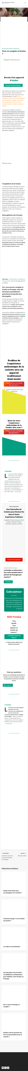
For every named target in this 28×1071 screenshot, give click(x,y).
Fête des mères (22, 854)
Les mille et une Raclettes (11, 946)
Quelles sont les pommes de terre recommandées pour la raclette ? (12, 1035)
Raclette (11, 474)
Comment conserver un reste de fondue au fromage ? (7, 856)
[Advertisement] (14, 33)
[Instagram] (8, 1068)
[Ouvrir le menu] (25, 3)
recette (23, 314)
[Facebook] (3, 1068)
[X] (5, 1068)
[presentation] (14, 879)
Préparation (16, 48)
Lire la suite (18, 491)
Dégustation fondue (7, 48)
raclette (12, 484)
